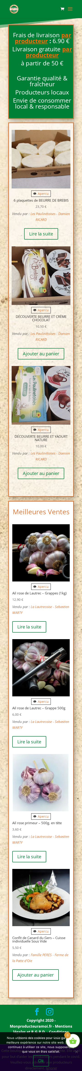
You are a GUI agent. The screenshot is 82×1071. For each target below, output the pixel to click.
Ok (41, 1061)
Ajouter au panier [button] (41, 354)
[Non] (76, 1051)
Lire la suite (41, 234)
